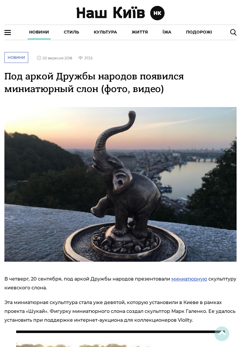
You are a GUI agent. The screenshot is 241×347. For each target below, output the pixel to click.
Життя (140, 32)
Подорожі (199, 32)
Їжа (167, 32)
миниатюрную (189, 279)
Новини (39, 32)
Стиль (71, 32)
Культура (105, 32)
